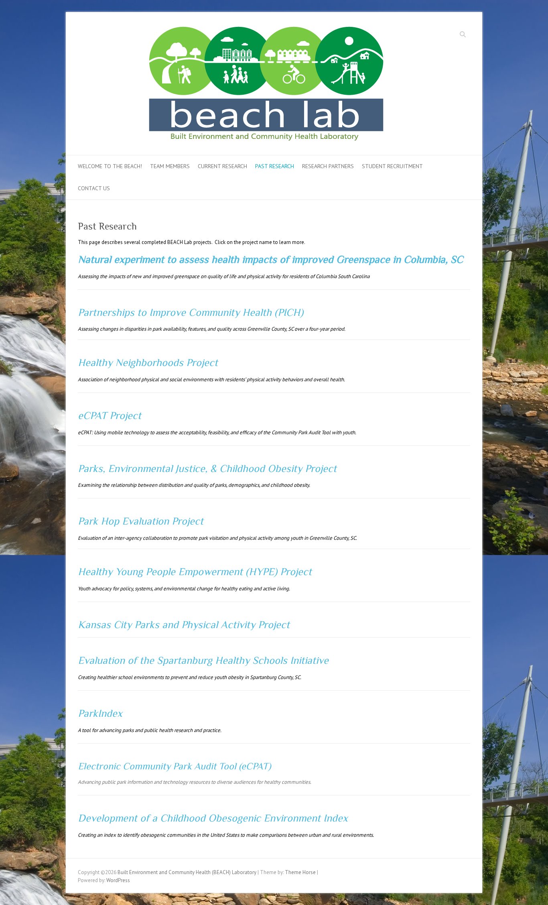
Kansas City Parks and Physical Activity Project (184, 624)
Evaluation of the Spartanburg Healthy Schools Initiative (203, 660)
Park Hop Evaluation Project (140, 521)
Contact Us (94, 188)
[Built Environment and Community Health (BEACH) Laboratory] (284, 86)
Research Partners (328, 166)
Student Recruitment (392, 166)
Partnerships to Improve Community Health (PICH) (190, 312)
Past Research (274, 166)
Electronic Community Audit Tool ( (159, 766)
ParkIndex (100, 713)
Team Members (170, 166)
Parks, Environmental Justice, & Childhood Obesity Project (207, 468)
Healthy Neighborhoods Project (148, 362)
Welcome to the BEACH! (110, 166)
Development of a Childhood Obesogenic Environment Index (213, 818)
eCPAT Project (109, 415)
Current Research (222, 166)
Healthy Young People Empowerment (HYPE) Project (195, 572)
